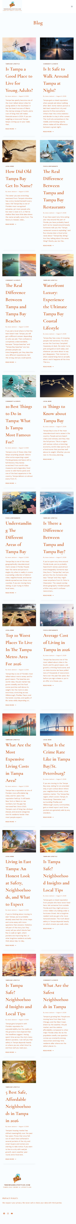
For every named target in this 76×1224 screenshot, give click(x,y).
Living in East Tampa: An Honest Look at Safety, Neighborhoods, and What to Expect (18, 883)
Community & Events (50, 64)
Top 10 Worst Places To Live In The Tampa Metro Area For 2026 (19, 650)
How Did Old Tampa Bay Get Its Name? (19, 178)
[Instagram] (8, 1213)
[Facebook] (4, 1213)
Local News (10, 166)
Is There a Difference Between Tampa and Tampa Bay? (54, 537)
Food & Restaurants (50, 166)
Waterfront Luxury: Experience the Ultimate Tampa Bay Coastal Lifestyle (55, 307)
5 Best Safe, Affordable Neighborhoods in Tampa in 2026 (18, 1106)
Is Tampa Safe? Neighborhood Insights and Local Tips (56, 876)
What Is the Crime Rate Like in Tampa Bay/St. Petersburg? (56, 759)
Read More (11, 129)
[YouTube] (11, 1213)
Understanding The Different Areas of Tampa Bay (18, 537)
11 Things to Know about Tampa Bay (54, 414)
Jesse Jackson (12, 96)
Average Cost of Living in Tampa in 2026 (56, 642)
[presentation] (19, 48)
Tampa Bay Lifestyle (13, 64)
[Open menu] (72, 6)
